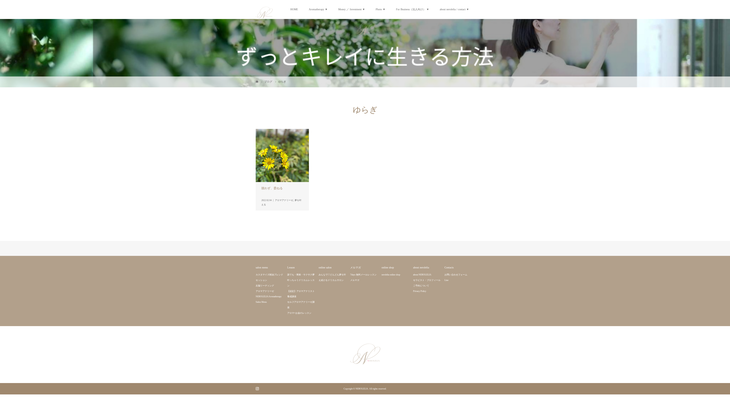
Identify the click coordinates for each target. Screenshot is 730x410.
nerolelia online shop (391, 274)
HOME (294, 9)
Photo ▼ (380, 9)
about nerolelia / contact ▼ (454, 9)
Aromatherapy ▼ (318, 9)
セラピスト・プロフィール (426, 280)
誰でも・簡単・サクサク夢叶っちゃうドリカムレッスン (301, 280)
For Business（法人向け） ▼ (412, 9)
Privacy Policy (419, 291)
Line (446, 280)
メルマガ (354, 280)
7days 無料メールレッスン (363, 274)
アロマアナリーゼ (265, 291)
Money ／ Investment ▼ (351, 9)
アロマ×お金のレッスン (299, 313)
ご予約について (421, 285)
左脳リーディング (265, 285)
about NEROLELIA (422, 274)
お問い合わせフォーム (455, 274)
